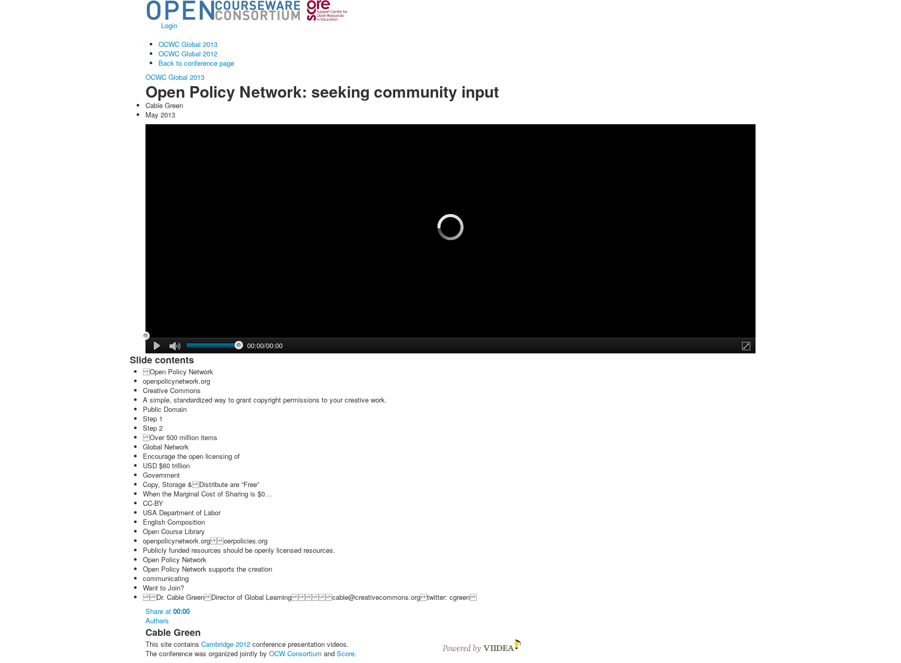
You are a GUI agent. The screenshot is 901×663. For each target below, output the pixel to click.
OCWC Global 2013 (188, 44)
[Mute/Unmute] (174, 346)
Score (346, 653)
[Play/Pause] (157, 345)
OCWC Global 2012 (188, 53)
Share (167, 611)
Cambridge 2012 (225, 644)
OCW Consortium (295, 653)
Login (169, 25)
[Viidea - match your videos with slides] (482, 645)
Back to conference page (196, 63)
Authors (157, 620)
